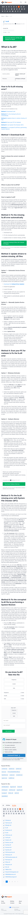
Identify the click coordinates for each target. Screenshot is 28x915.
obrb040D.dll (4, 796)
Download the (14, 284)
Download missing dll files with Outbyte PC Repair (13, 243)
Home (2, 16)
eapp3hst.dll (19, 789)
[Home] (6, 2)
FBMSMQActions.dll (10, 874)
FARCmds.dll (8, 835)
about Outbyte (17, 247)
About (20, 901)
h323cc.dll (10, 793)
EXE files (8, 805)
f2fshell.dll (8, 820)
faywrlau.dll (8, 849)
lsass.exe (4, 771)
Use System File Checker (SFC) (12, 125)
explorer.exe (11, 768)
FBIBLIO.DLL (8, 869)
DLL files (3, 903)
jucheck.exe (18, 768)
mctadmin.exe (19, 774)
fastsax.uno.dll (9, 842)
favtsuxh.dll (8, 847)
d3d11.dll (17, 793)
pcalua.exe (12, 774)
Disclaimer (16, 909)
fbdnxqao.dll (8, 859)
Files (7, 16)
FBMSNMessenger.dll (10, 877)
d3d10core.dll (12, 789)
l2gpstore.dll (13, 786)
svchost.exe (4, 768)
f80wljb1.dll (8, 825)
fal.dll (6, 832)
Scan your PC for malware (11, 122)
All (3, 805)
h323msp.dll (4, 789)
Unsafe (14, 683)
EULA (4, 248)
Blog (20, 903)
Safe (14, 688)
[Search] (21, 2)
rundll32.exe (11, 778)
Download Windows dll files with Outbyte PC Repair (13, 38)
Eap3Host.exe (5, 774)
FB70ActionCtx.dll (10, 852)
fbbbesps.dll (8, 854)
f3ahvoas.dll (8, 822)
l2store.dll (19, 786)
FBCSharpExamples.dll (11, 857)
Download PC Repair (13, 755)
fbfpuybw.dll (8, 864)
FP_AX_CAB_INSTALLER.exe (14, 771)
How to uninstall (17, 910)
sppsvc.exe (4, 778)
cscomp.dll (4, 793)
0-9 (3, 7)
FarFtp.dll (7, 837)
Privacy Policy (7, 248)
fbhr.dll (7, 867)
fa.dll (6, 827)
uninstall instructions (7, 759)
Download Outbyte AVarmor (12, 484)
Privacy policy (4, 910)
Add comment (8, 731)
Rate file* (13, 707)
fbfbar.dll (7, 862)
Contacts (12, 903)
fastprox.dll (8, 840)
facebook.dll (8, 830)
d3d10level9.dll (5, 786)
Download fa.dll (8, 111)
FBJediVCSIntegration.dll (11, 872)
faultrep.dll (8, 845)
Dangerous (14, 679)
